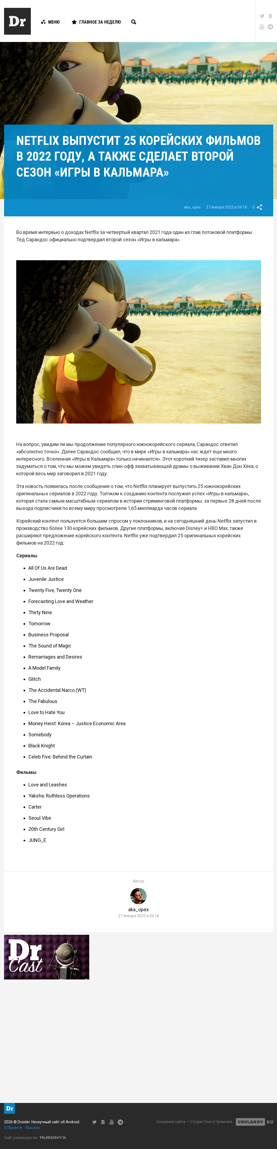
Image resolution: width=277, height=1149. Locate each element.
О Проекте (13, 1127)
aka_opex (192, 207)
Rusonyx (33, 1127)
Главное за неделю (100, 22)
